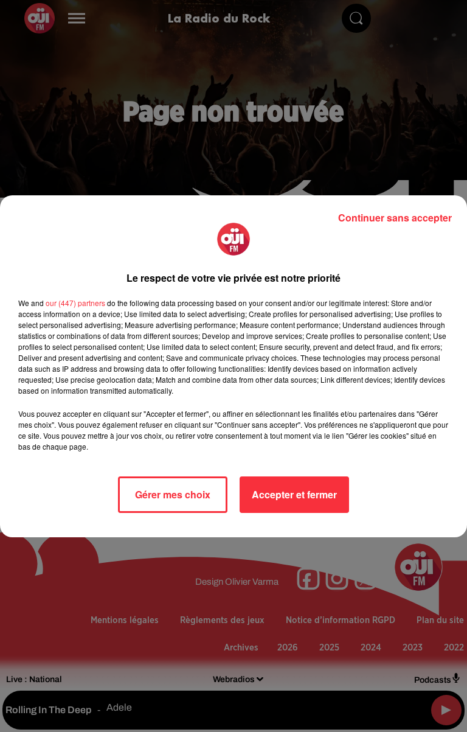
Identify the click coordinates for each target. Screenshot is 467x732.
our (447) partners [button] (75, 303)
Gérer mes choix (172, 494)
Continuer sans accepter (395, 218)
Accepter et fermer (294, 494)
